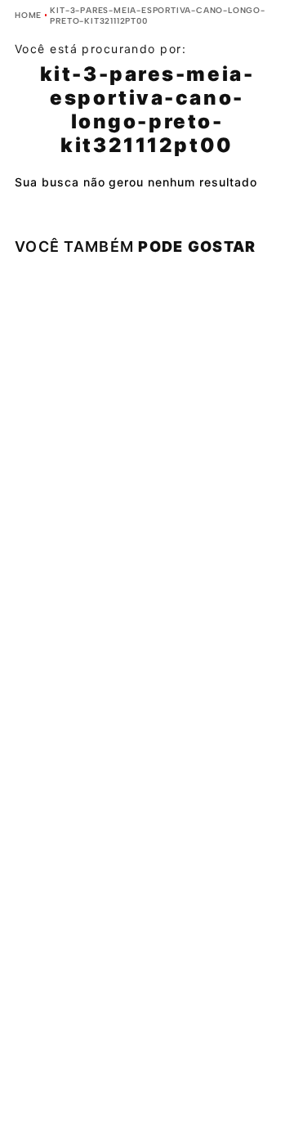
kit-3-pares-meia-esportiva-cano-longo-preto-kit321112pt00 (157, 15)
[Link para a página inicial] (28, 15)
